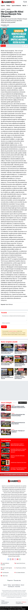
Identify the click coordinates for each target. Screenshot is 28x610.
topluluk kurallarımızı (13, 331)
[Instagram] (15, 559)
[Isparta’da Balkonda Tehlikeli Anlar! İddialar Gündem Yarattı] (21, 359)
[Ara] (24, 2)
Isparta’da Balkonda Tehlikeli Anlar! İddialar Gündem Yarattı (20, 364)
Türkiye (8, 5)
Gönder (4, 326)
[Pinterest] (13, 559)
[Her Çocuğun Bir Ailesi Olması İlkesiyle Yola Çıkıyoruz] (14, 36)
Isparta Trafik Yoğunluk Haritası (6, 568)
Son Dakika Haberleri (20, 572)
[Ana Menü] (26, 2)
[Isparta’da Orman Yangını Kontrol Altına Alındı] (7, 347)
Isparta (3, 5)
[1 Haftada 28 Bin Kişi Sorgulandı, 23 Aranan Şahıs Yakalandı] (21, 371)
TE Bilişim (23, 602)
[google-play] (17, 580)
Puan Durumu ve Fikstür (21, 567)
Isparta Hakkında (16, 5)
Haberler (3, 9)
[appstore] (10, 580)
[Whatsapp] (20, 559)
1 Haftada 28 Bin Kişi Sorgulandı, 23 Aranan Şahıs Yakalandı (20, 377)
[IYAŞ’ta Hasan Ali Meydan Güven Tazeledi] (21, 347)
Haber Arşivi (5, 575)
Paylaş (4, 45)
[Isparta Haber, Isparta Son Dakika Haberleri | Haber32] (7, 2)
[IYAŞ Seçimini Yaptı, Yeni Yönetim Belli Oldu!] (7, 359)
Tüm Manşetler (5, 572)
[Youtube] (17, 559)
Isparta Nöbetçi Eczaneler (5, 564)
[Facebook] (8, 559)
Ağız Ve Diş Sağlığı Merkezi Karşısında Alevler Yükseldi (7, 377)
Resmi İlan (17, 586)
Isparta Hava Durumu (20, 563)
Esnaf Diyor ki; (11, 586)
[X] (10, 559)
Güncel (24, 5)
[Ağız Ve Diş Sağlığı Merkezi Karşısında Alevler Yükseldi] (7, 371)
